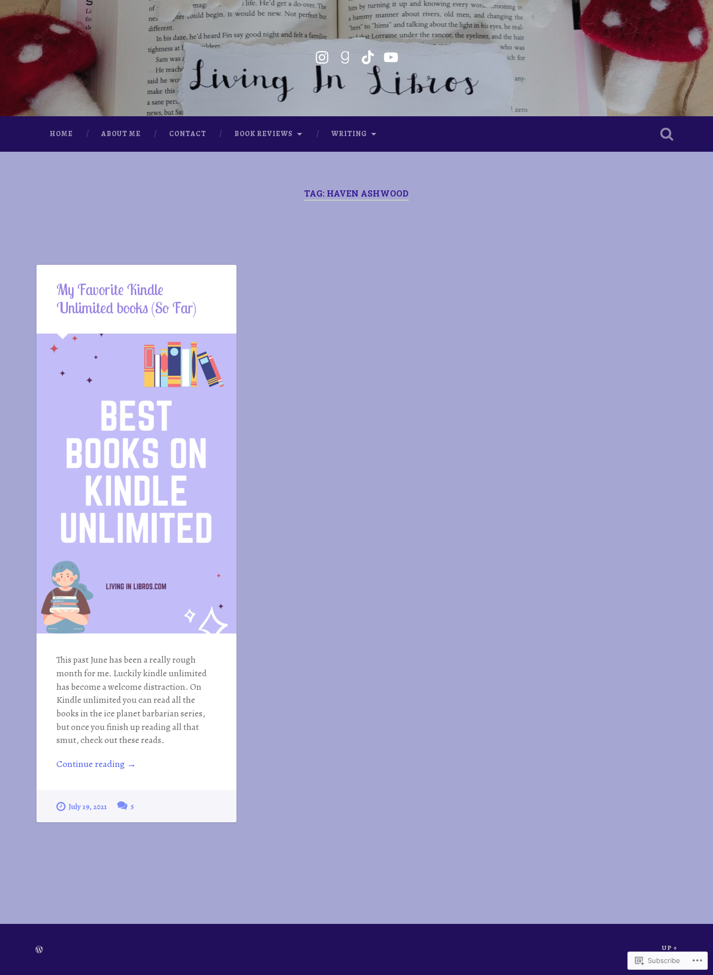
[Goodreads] (345, 55)
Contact (187, 134)
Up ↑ (670, 947)
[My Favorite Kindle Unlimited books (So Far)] (136, 483)
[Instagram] (322, 55)
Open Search (667, 134)
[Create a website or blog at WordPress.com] (39, 950)
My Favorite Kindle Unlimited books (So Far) (126, 298)
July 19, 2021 (87, 806)
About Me (121, 134)
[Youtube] (391, 55)
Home (61, 134)
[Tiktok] (368, 55)
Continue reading (96, 764)
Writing (349, 134)
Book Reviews (263, 134)
